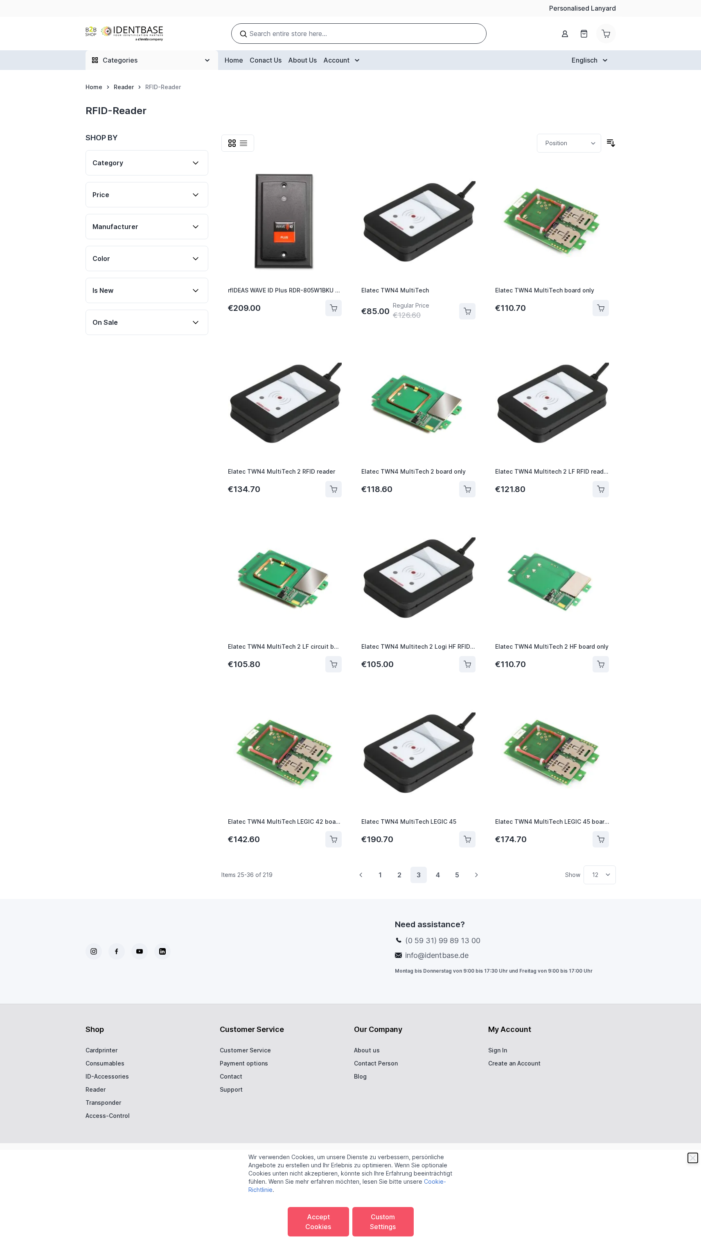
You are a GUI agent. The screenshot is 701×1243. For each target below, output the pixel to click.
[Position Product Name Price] (569, 143)
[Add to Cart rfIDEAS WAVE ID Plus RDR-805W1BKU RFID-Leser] (333, 308)
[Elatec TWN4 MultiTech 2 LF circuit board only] (285, 579)
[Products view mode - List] (243, 143)
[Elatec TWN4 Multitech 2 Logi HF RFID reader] (418, 579)
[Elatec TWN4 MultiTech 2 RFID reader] (285, 404)
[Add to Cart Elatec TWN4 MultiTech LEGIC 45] (467, 839)
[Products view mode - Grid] (232, 143)
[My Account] (565, 34)
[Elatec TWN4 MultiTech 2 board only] (418, 404)
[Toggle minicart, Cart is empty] (606, 33)
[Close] (693, 1158)
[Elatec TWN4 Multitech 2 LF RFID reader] (552, 404)
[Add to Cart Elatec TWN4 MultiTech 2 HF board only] (601, 664)
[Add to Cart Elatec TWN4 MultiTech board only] (601, 308)
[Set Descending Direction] (611, 143)
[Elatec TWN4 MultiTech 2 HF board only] (552, 579)
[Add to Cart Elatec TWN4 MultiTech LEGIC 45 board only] (601, 839)
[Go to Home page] (124, 33)
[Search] (243, 34)
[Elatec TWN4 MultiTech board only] (552, 223)
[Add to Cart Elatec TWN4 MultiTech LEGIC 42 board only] (333, 839)
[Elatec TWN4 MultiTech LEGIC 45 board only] (552, 754)
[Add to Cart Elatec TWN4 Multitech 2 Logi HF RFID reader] (467, 664)
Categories (120, 60)
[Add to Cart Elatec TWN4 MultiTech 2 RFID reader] (333, 489)
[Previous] (361, 875)
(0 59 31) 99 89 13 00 (442, 940)
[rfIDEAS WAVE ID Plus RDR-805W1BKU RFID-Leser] (285, 223)
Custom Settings (383, 1222)
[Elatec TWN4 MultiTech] (418, 223)
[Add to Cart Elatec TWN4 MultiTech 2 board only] (467, 489)
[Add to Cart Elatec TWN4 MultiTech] (467, 311)
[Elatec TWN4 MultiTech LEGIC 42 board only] (285, 754)
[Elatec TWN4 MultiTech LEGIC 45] (418, 754)
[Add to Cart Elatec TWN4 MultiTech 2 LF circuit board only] (333, 664)
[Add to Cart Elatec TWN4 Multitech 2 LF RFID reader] (601, 489)
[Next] (476, 875)
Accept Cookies (318, 1222)
